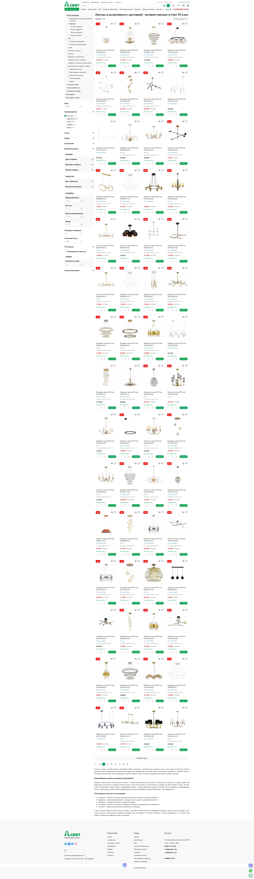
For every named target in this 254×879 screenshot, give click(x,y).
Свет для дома (73, 15)
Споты (70, 47)
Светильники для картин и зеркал (79, 66)
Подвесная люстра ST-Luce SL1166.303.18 (177, 295)
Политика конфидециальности (74, 855)
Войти (173, 5)
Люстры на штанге (76, 35)
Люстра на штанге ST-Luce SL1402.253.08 (152, 442)
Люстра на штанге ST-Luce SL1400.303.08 (105, 491)
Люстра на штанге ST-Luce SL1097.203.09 (152, 491)
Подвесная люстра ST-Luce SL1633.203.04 (105, 686)
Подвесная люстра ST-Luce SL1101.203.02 (177, 491)
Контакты (118, 2)
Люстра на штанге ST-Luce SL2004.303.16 (105, 246)
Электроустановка (74, 91)
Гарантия (111, 852)
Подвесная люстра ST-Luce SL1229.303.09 (129, 51)
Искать (168, 5)
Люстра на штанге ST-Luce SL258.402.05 (129, 246)
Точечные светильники (110, 9)
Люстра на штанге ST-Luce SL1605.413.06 (176, 246)
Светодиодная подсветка (78, 72)
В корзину (112, 66)
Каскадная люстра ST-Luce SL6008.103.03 (105, 344)
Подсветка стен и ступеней (77, 60)
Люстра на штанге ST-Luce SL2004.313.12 (129, 735)
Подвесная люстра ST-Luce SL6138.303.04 (153, 393)
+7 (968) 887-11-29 (170, 852)
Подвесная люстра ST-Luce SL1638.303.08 (177, 198)
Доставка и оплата (107, 2)
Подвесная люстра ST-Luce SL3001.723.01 (105, 540)
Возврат (110, 849)
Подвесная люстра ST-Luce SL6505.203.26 (105, 198)
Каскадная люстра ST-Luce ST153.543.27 (153, 295)
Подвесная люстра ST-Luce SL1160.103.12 (153, 540)
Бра (99, 9)
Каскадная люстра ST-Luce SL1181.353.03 (129, 588)
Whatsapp (250, 870)
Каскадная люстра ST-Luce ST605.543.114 (129, 295)
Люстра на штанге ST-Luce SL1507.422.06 (176, 540)
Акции (110, 837)
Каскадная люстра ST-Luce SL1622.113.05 (129, 491)
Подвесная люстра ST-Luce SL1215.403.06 (153, 198)
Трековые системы (148, 9)
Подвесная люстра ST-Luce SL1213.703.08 (105, 735)
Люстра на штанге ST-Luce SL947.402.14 (152, 100)
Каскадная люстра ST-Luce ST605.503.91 (176, 686)
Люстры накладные (76, 32)
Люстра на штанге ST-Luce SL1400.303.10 (152, 149)
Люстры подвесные (76, 29)
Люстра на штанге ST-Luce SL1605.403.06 (176, 637)
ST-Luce (100, 55)
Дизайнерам (95, 2)
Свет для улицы (73, 84)
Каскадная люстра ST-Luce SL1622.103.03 (129, 686)
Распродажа (70, 94)
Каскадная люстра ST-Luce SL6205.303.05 (129, 637)
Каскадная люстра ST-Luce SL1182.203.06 (129, 100)
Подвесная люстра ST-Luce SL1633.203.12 (153, 344)
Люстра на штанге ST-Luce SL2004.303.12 (105, 295)
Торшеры (137, 9)
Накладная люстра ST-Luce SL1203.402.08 (105, 637)
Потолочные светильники (78, 44)
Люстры (83, 9)
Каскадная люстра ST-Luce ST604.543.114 (129, 198)
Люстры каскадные (76, 27)
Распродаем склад (72, 97)
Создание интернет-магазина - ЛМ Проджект (79, 858)
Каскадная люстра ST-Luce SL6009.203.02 (129, 344)
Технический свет (73, 88)
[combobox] (181, 18)
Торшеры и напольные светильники (79, 63)
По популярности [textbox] (180, 19)
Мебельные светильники (76, 57)
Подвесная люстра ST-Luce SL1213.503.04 (105, 149)
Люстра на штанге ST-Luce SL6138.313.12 (152, 588)
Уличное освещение (140, 861)
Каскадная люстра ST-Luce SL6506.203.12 (129, 540)
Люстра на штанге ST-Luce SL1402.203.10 (176, 735)
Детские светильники (76, 75)
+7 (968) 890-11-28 (170, 849)
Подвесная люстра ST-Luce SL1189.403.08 (177, 51)
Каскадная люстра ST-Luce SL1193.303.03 (176, 442)
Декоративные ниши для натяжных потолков (81, 19)
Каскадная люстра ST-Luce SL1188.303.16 (105, 393)
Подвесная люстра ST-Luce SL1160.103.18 (105, 588)
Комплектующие (75, 78)
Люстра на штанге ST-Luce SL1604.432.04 (176, 149)
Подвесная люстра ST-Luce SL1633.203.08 (153, 637)
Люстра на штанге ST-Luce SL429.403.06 (152, 246)
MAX (251, 866)
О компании (85, 2)
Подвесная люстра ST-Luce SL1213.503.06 (177, 100)
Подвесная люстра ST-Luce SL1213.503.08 (177, 344)
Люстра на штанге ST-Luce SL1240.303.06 (176, 393)
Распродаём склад (181, 9)
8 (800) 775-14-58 (170, 846)
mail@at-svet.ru (169, 858)
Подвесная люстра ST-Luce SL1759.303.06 (153, 735)
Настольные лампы (126, 9)
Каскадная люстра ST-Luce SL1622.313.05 (153, 51)
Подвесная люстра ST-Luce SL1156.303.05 (153, 686)
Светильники (92, 9)
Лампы (72, 81)
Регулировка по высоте (76, 251)
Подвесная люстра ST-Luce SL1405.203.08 (129, 149)
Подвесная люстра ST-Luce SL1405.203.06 (105, 442)
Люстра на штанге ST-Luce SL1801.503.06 (105, 100)
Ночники (71, 54)
